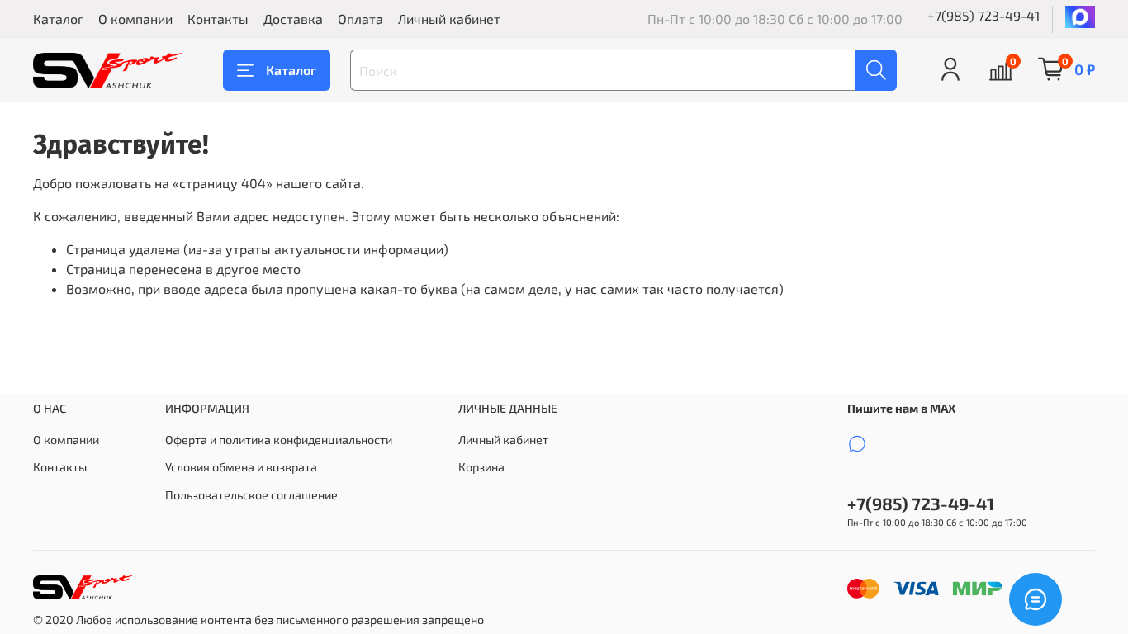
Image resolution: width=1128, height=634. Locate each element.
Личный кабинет (449, 18)
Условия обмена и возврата (241, 467)
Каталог (58, 18)
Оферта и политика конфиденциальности (278, 440)
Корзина (481, 467)
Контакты (218, 18)
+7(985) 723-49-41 (983, 15)
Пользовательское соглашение (251, 495)
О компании (135, 18)
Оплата (360, 18)
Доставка (293, 18)
